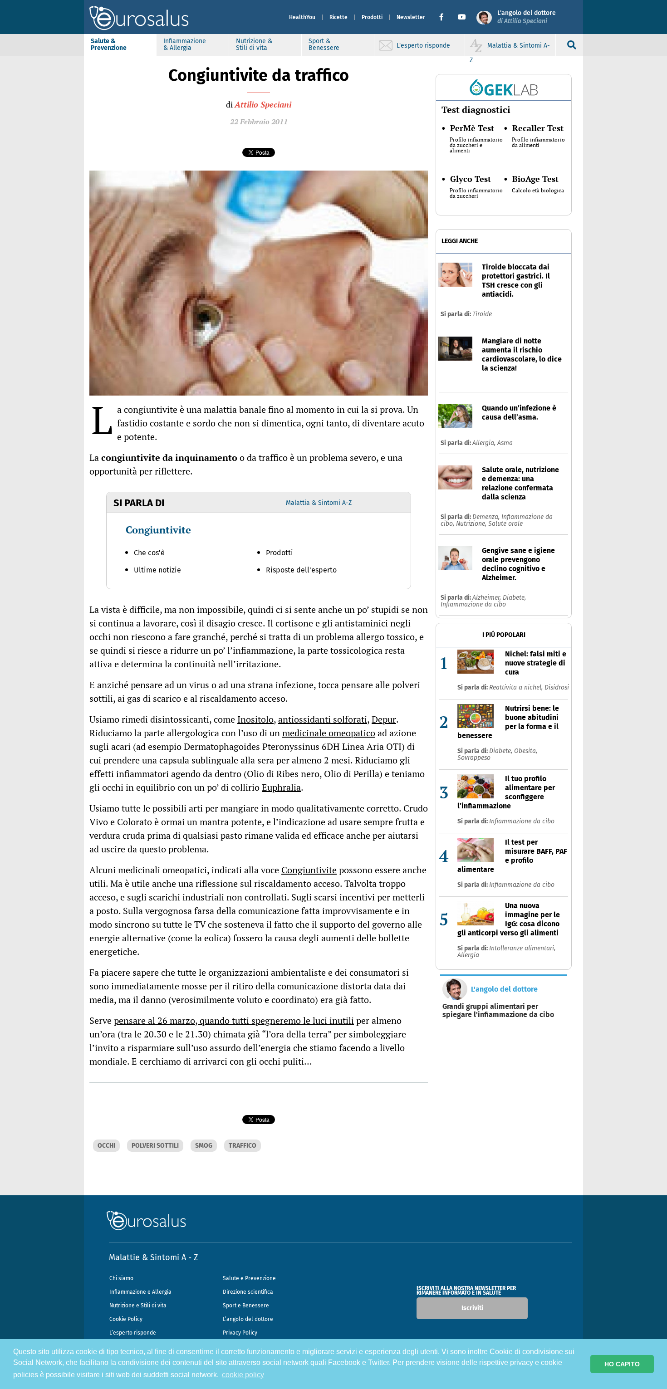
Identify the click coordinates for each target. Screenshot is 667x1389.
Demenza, (486, 517)
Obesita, (525, 751)
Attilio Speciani (263, 104)
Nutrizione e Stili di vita (138, 1305)
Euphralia (281, 787)
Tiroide (482, 314)
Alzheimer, (487, 598)
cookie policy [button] (243, 1375)
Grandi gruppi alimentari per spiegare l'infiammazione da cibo (498, 1011)
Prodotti (372, 17)
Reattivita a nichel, (516, 687)
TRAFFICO (242, 1145)
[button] (445, 17)
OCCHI (106, 1145)
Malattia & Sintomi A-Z (319, 503)
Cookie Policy (125, 1319)
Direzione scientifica (248, 1292)
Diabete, (514, 598)
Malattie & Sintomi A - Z (153, 1257)
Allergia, (484, 443)
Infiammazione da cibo (473, 604)
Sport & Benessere (324, 44)
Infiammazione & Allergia (184, 44)
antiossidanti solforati (322, 719)
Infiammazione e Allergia (140, 1292)
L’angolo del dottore (248, 1319)
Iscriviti (472, 1308)
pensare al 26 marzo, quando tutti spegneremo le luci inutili (234, 1020)
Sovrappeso (473, 758)
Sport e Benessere (246, 1305)
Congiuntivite (158, 529)
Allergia (468, 955)
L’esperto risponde (132, 1333)
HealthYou (302, 17)
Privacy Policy (240, 1333)
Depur (384, 719)
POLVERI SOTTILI (155, 1145)
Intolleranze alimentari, (522, 948)
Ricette (338, 17)
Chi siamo (121, 1278)
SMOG (203, 1145)
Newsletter (411, 17)
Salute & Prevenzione (109, 44)
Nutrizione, (472, 524)
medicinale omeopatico (328, 733)
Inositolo (255, 719)
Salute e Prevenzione (249, 1278)
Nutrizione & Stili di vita (254, 44)
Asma (505, 443)
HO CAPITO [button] (622, 1364)
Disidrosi (556, 687)
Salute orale (505, 524)
